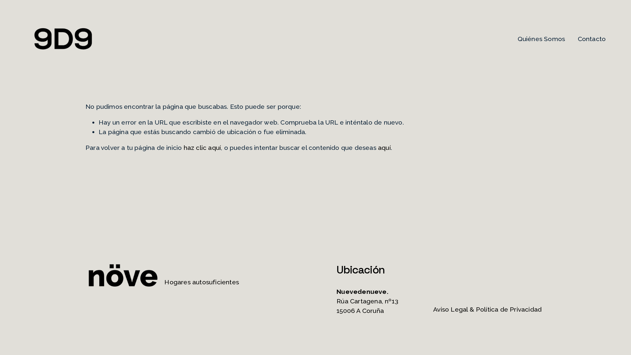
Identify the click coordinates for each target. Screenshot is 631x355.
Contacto (592, 39)
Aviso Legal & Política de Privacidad (487, 309)
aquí (384, 148)
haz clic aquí (202, 148)
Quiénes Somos (541, 39)
